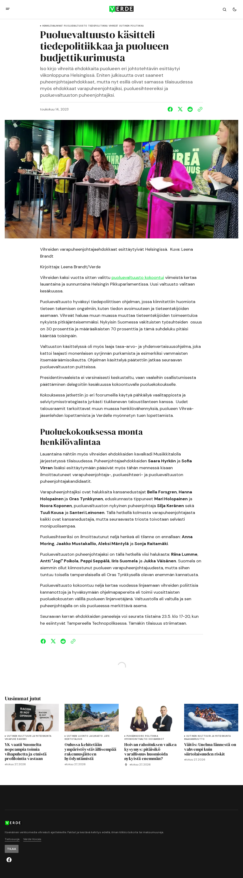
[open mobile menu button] (8, 9)
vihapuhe (10, 739)
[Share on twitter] (180, 109)
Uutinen (124, 26)
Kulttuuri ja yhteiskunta (34, 736)
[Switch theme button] (234, 9)
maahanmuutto (194, 739)
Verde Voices (32, 839)
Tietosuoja (12, 839)
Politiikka (137, 26)
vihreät (113, 26)
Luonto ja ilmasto (90, 736)
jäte (106, 736)
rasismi (21, 739)
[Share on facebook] (171, 109)
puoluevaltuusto (75, 26)
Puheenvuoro (135, 736)
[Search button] (224, 9)
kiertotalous (73, 739)
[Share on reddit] (190, 109)
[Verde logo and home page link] (121, 9)
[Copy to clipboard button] (199, 109)
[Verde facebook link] (9, 860)
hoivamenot (156, 739)
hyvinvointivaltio (136, 739)
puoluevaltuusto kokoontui (138, 277)
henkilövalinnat (52, 26)
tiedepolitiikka (98, 26)
